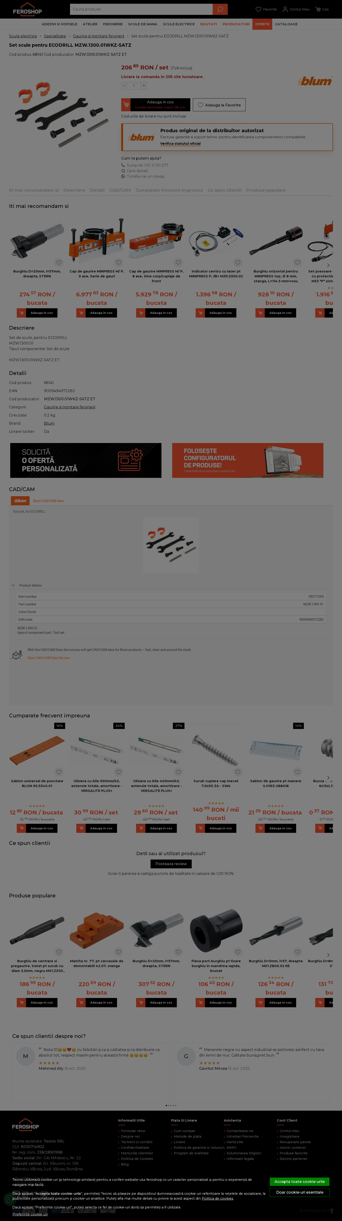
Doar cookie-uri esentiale (299, 1192)
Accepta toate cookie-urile (300, 1181)
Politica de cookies (217, 1198)
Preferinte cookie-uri (30, 1214)
